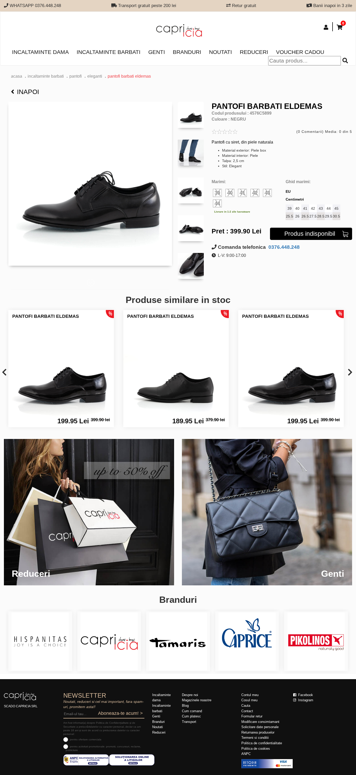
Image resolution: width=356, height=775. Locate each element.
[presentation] (4, 372)
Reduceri (254, 52)
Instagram (305, 700)
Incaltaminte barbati (108, 52)
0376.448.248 (283, 247)
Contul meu (250, 695)
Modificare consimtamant (260, 722)
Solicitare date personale (260, 727)
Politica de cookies (255, 749)
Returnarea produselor (257, 732)
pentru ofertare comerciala (85, 739)
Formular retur (251, 716)
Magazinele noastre (196, 700)
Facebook (305, 695)
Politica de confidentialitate (261, 743)
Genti (156, 52)
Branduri (187, 52)
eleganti (94, 76)
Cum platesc (191, 716)
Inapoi (28, 91)
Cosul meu (249, 700)
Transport (189, 722)
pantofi (75, 76)
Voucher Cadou (300, 52)
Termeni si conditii (255, 738)
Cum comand (192, 711)
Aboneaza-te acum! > (120, 713)
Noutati (220, 52)
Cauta (245, 706)
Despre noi (190, 695)
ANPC (246, 754)
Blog (185, 706)
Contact (247, 711)
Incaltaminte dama (40, 52)
